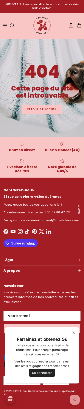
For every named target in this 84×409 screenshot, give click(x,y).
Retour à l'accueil (41, 109)
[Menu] (4, 25)
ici (58, 204)
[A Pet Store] (42, 25)
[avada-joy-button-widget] (10, 399)
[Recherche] (14, 25)
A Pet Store (20, 391)
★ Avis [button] (79, 209)
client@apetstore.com (61, 220)
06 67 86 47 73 (58, 212)
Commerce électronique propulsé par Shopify (39, 392)
